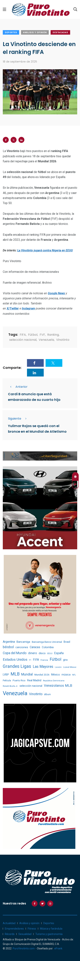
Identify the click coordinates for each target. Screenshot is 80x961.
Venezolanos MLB (58, 686)
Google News (56, 293)
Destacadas (60, 32)
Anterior (21, 387)
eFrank (58, 948)
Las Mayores (43, 666)
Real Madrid (34, 680)
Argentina (9, 641)
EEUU (49, 653)
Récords (10, 934)
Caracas (35, 647)
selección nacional (22, 340)
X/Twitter (13, 308)
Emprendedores (14, 928)
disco (42, 653)
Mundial (27, 674)
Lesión (58, 667)
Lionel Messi (69, 667)
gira (65, 659)
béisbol (8, 647)
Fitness (32, 928)
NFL (74, 675)
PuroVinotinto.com (24, 948)
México (55, 674)
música (66, 674)
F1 (30, 660)
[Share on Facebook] (6, 140)
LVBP (6, 674)
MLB (15, 674)
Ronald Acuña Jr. (10, 686)
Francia (44, 660)
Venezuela (46, 340)
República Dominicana (53, 680)
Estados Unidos (15, 659)
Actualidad (9, 923)
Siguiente (14, 418)
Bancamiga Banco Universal (47, 641)
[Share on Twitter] (14, 140)
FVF (42, 335)
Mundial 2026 (41, 674)
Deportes (11, 32)
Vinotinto (62, 340)
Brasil (67, 641)
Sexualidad (24, 934)
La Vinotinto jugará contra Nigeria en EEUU (45, 250)
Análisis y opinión (35, 32)
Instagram (28, 308)
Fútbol (32, 335)
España (59, 653)
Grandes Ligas (17, 666)
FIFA (23, 335)
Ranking (53, 335)
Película (7, 680)
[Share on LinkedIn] (21, 140)
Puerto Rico (19, 680)
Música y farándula (51, 928)
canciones (21, 647)
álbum (47, 694)
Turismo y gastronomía (49, 934)
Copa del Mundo (14, 653)
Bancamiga (23, 641)
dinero (32, 653)
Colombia (48, 647)
